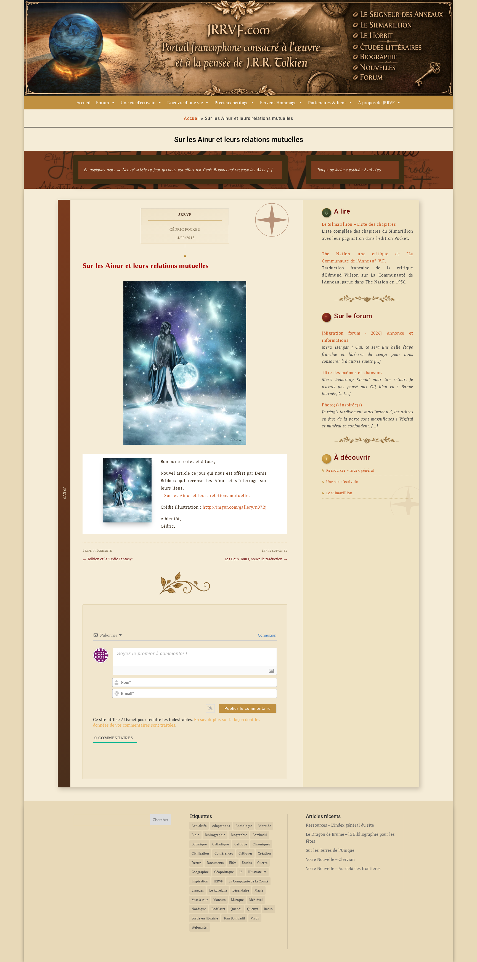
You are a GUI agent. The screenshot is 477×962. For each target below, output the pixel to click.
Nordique (199, 909)
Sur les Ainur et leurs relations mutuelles (207, 495)
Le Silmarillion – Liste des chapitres (359, 224)
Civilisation (200, 853)
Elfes (232, 863)
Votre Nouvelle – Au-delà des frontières (343, 868)
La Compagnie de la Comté (248, 881)
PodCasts (218, 909)
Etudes (247, 863)
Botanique (199, 844)
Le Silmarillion (337, 493)
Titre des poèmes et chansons (352, 372)
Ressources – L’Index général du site (340, 825)
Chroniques (261, 844)
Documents (215, 863)
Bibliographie (215, 835)
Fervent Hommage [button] (278, 102)
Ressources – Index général (348, 470)
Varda (255, 918)
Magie (259, 890)
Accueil (83, 102)
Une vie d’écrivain (340, 481)
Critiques (245, 853)
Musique (237, 900)
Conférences (223, 853)
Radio (268, 909)
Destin (196, 863)
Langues (198, 890)
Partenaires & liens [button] (327, 102)
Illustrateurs (257, 872)
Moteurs (219, 900)
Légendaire (240, 890)
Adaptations (221, 826)
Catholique (220, 844)
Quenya (252, 909)
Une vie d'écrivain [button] (138, 102)
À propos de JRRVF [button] (376, 102)
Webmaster (200, 927)
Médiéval (256, 900)
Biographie (239, 835)
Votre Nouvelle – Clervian (330, 859)
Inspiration (200, 881)
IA (241, 872)
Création (264, 853)
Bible (195, 835)
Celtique (240, 844)
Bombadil (260, 835)
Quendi (236, 909)
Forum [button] (102, 102)
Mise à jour (200, 900)
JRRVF (185, 214)
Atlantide (264, 826)
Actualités (199, 826)
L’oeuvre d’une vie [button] (185, 102)
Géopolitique (224, 872)
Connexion (266, 635)
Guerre (262, 863)
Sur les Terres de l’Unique (330, 850)
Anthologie (243, 826)
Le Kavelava (218, 890)
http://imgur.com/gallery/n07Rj (234, 507)
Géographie (200, 872)
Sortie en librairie (205, 918)
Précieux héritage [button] (231, 102)
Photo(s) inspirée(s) (342, 405)
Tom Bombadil (234, 918)
